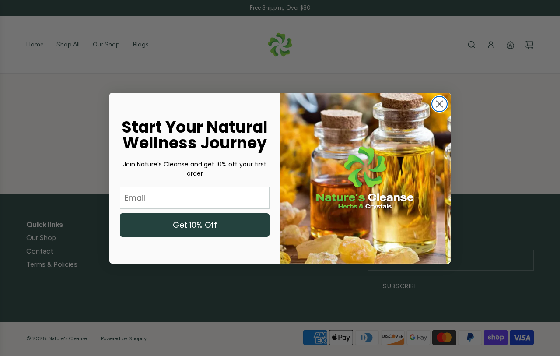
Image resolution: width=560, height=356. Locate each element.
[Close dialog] (439, 104)
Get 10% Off (195, 224)
